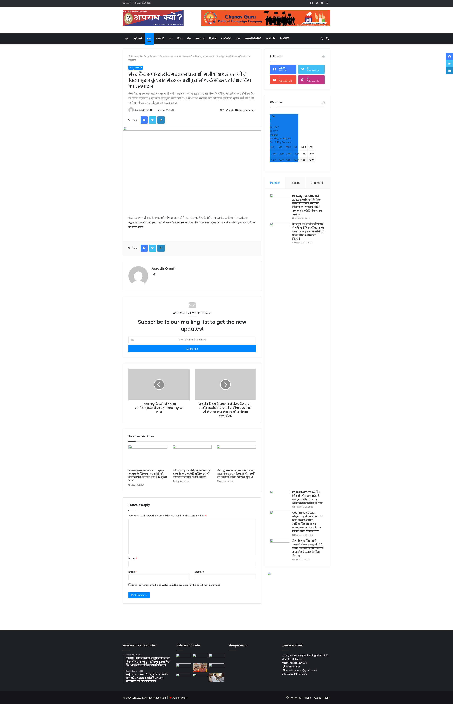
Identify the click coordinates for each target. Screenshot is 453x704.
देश (170, 38)
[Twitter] (152, 120)
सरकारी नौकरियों (253, 38)
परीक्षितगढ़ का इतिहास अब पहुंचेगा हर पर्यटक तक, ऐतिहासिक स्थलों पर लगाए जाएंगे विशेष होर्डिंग (192, 474)
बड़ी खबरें (138, 38)
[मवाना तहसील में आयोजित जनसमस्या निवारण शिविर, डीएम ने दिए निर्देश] (216, 677)
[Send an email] (151, 110)
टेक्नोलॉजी (226, 38)
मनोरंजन (200, 38)
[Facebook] (144, 120)
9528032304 (293, 666)
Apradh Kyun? (142, 110)
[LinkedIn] (161, 120)
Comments (317, 182)
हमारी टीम (270, 38)
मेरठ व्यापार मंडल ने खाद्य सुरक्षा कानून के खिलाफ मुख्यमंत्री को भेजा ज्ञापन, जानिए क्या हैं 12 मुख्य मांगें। (147, 475)
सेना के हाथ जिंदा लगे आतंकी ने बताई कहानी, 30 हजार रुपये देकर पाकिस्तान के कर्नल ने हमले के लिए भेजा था (307, 548)
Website (199, 571)
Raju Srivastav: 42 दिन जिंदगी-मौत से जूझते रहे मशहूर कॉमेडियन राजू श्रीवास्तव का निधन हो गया (307, 497)
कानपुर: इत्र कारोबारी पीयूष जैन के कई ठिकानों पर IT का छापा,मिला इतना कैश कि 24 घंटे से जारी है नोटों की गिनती (308, 231)
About (317, 697)
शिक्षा (238, 38)
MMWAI (285, 38)
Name (132, 558)
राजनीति (160, 38)
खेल (189, 38)
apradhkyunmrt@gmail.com (301, 670)
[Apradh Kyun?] (153, 20)
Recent (295, 182)
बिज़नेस (212, 38)
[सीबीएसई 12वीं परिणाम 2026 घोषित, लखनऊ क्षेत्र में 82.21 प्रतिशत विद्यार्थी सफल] (216, 667)
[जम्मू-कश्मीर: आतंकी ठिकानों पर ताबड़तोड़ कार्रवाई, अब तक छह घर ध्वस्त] (200, 677)
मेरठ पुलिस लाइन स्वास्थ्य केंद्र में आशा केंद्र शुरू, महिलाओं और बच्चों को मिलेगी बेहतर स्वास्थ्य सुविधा (235, 474)
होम (127, 38)
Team (326, 697)
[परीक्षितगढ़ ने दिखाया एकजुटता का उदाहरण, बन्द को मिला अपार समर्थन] (183, 677)
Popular (275, 182)
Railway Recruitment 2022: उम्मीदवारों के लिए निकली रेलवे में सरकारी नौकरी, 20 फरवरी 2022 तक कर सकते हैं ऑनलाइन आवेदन (307, 205)
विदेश (179, 38)
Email (132, 571)
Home (134, 56)
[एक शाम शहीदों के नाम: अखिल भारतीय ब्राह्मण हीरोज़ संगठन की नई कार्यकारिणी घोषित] (183, 667)
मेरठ (149, 38)
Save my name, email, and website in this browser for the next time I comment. (175, 584)
